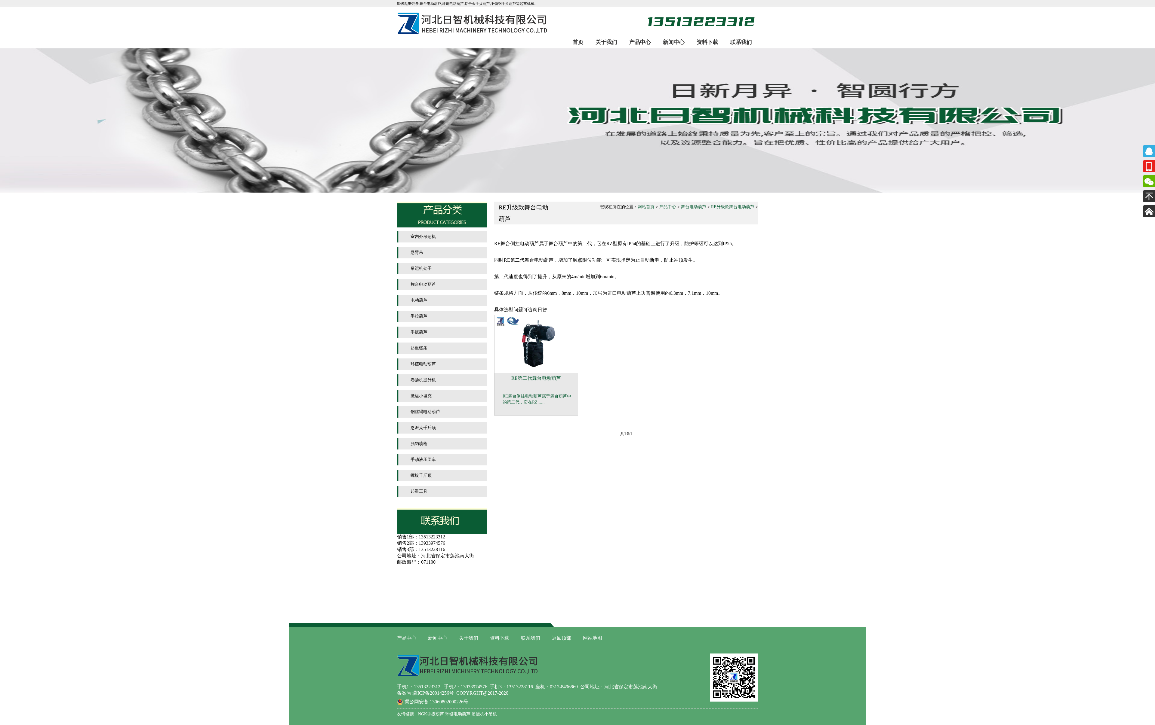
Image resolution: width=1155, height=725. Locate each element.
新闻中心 (674, 42)
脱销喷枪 (419, 443)
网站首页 (646, 207)
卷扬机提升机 (423, 380)
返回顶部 (561, 638)
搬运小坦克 (421, 396)
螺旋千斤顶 (421, 475)
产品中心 (640, 42)
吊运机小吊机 (483, 714)
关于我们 (606, 42)
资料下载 (707, 42)
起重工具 (419, 491)
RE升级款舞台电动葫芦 (732, 207)
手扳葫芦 (419, 332)
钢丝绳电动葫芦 (425, 412)
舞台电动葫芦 (423, 284)
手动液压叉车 (423, 459)
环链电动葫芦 (423, 364)
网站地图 (592, 638)
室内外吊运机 (423, 236)
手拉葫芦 (419, 316)
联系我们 (741, 42)
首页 (578, 42)
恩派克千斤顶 (423, 427)
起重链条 (419, 348)
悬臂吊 (417, 252)
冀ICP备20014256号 (433, 693)
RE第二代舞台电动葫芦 (536, 378)
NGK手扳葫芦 (431, 714)
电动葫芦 (419, 300)
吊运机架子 (421, 268)
